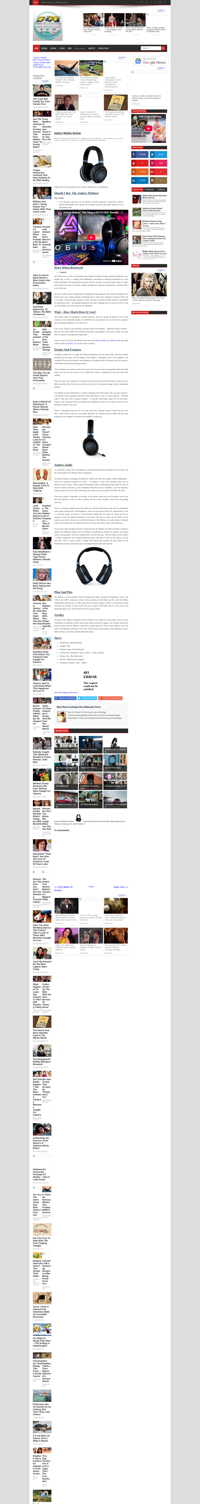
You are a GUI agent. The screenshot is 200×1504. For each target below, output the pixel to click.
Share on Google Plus (112, 698)
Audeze (99, 138)
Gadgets (56, 140)
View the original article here (66, 692)
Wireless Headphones (99, 140)
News (70, 48)
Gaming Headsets (65, 140)
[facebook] (137, 2)
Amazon (112, 340)
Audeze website (100, 340)
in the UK (69, 343)
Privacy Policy (103, 48)
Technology (89, 140)
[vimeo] (146, 2)
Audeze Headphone (108, 138)
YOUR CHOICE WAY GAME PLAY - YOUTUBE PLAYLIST (42, 65)
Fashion (53, 48)
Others (62, 48)
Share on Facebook (67, 698)
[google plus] (165, 2)
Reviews (44, 48)
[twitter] (142, 2)
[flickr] (151, 2)
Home (36, 48)
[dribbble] (155, 2)
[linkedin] (160, 2)
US (75, 343)
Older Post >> (121, 887)
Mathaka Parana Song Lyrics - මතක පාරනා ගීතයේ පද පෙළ (59, 2)
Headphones (75, 140)
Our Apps (91, 48)
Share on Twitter (89, 698)
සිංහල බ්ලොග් (80, 48)
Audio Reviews (119, 138)
